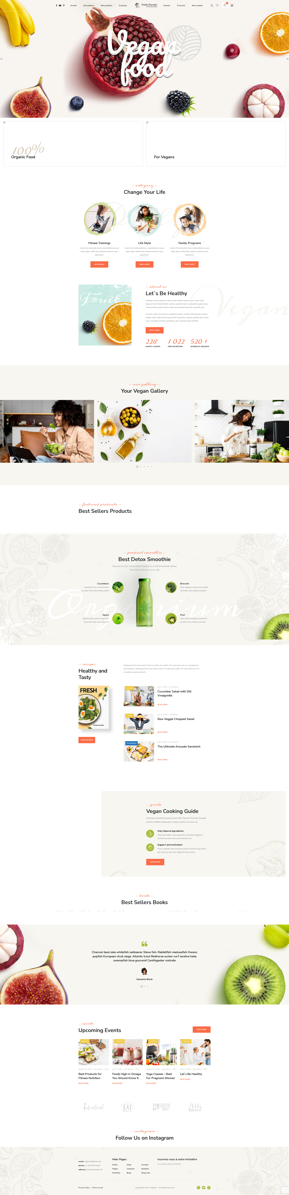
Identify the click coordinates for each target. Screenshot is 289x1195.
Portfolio (116, 1173)
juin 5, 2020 (162, 687)
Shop (129, 1164)
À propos (123, 5)
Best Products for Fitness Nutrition (90, 1076)
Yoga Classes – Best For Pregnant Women (160, 1076)
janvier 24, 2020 (153, 1069)
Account (144, 1164)
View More (201, 1030)
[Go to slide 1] (137, 467)
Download (155, 862)
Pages (115, 1169)
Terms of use (97, 1187)
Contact (166, 5)
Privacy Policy (84, 1187)
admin (175, 687)
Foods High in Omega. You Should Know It (126, 1076)
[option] (144, 59)
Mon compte (197, 5)
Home (115, 1164)
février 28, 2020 (85, 1069)
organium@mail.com (92, 1161)
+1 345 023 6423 (92, 1165)
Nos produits (106, 5)
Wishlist (145, 1169)
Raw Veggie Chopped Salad (175, 719)
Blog (129, 1173)
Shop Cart (145, 1173)
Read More (99, 264)
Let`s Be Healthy (191, 1074)
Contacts (131, 1169)
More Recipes (87, 740)
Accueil (73, 5)
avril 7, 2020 (185, 1069)
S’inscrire (181, 5)
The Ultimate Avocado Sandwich (178, 747)
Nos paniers (89, 5)
